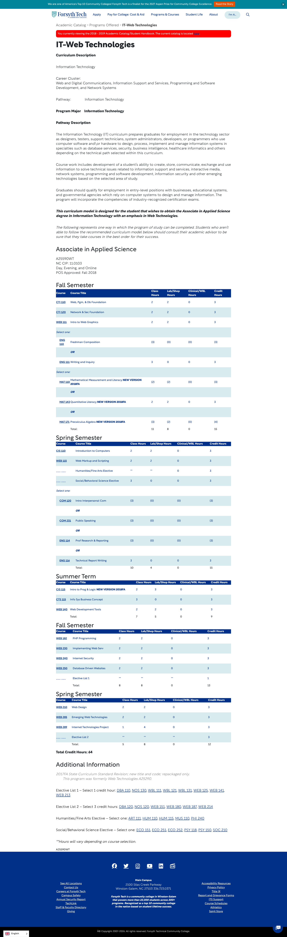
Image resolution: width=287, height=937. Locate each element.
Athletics (216, 907)
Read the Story (224, 4)
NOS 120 (142, 807)
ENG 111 (64, 362)
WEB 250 (61, 668)
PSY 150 (204, 830)
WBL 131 (185, 790)
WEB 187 (190, 807)
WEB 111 (61, 322)
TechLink (71, 903)
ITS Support (216, 899)
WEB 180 (173, 807)
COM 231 (65, 521)
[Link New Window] (114, 866)
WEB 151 (158, 807)
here (196, 33)
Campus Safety (71, 895)
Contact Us (71, 887)
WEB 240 (62, 658)
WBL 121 (170, 790)
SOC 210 (220, 830)
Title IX (216, 891)
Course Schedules (216, 903)
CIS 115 (60, 589)
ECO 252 (175, 830)
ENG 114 (64, 540)
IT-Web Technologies (139, 25)
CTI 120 (61, 312)
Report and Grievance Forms (216, 895)
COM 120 (65, 501)
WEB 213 (63, 795)
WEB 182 (61, 638)
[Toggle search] (248, 14)
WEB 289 (61, 727)
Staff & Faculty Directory (71, 907)
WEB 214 (205, 807)
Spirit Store (216, 911)
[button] (232, 14)
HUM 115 (166, 818)
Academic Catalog (71, 25)
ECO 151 (143, 830)
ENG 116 (64, 560)
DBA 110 (123, 790)
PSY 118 (190, 830)
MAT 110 (64, 382)
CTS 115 (61, 599)
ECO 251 (159, 830)
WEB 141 (217, 790)
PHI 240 (197, 818)
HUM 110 (150, 818)
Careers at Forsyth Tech (71, 891)
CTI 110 (61, 302)
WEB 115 (61, 461)
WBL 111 (154, 790)
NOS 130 (139, 790)
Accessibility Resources (216, 883)
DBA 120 (126, 807)
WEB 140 (61, 609)
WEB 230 (61, 648)
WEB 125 (200, 790)
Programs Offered (104, 25)
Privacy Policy (216, 887)
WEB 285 (61, 717)
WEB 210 (61, 707)
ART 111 (134, 818)
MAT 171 (64, 422)
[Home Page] (69, 15)
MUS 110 (182, 818)
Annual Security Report (71, 899)
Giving (71, 911)
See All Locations (71, 883)
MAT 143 (64, 402)
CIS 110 (61, 451)
